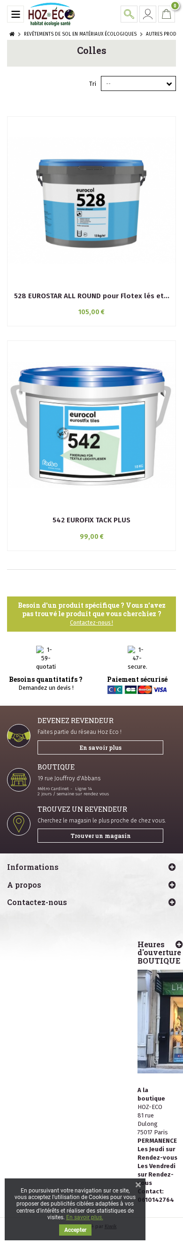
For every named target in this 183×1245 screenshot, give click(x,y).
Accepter (75, 1230)
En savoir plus (101, 747)
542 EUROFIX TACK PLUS (91, 520)
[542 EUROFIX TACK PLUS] (91, 425)
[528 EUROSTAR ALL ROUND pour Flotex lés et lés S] (91, 201)
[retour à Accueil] (12, 34)
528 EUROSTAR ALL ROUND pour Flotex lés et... (91, 296)
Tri (92, 83)
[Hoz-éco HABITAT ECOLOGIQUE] (51, 14)
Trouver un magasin (100, 835)
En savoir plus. (84, 1217)
